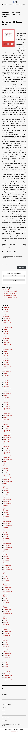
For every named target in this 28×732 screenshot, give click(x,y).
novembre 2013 (7, 587)
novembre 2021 (7, 412)
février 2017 (6, 516)
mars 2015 (6, 558)
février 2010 (6, 670)
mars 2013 (6, 602)
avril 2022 (6, 402)
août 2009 (6, 681)
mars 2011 (6, 646)
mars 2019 (6, 470)
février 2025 (6, 340)
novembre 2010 (7, 653)
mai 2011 (5, 642)
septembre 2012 (7, 613)
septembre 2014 (7, 569)
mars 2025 (6, 338)
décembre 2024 (7, 344)
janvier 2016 (6, 540)
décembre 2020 (7, 432)
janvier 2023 (6, 386)
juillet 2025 (6, 331)
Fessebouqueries (6, 704)
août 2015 (5, 549)
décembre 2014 (7, 563)
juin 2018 (5, 487)
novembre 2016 (7, 521)
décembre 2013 (7, 585)
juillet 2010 (6, 660)
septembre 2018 (7, 481)
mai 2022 (5, 401)
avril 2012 (5, 622)
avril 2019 (5, 468)
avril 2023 (6, 380)
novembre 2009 (7, 675)
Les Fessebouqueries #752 (10, 291)
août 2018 (5, 483)
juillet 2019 (6, 463)
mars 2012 (6, 624)
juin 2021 (5, 421)
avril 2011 (5, 644)
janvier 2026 (6, 320)
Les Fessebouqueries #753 (10, 290)
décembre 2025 (7, 322)
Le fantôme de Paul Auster (10, 293)
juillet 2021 (6, 419)
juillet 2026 (6, 309)
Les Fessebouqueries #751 (10, 295)
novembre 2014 (7, 565)
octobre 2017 (6, 501)
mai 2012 (5, 620)
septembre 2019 (7, 459)
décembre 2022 (7, 388)
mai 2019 (5, 466)
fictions (4, 707)
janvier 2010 (6, 671)
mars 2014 (6, 580)
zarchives (4, 720)
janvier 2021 (6, 430)
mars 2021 (6, 426)
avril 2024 (6, 358)
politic (3, 713)
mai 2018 (5, 488)
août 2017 (5, 505)
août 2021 (5, 417)
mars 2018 (6, 492)
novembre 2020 (7, 433)
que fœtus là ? (6, 717)
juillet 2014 (6, 573)
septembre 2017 (7, 503)
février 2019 (6, 472)
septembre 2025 (7, 327)
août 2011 (5, 637)
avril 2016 (5, 534)
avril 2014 (5, 578)
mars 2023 (6, 382)
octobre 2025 (6, 325)
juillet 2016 (6, 529)
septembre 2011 (7, 635)
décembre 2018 (7, 476)
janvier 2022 (6, 408)
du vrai (4, 701)
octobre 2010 (6, 655)
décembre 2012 (7, 607)
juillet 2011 (6, 638)
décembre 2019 (7, 454)
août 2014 (5, 571)
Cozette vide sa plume (11, 5)
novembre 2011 (7, 631)
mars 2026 (6, 316)
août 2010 (5, 659)
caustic (4, 697)
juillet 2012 (6, 616)
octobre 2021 (6, 413)
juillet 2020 (6, 441)
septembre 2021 (7, 415)
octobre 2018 (6, 479)
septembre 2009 (7, 679)
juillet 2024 (6, 353)
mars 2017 (6, 514)
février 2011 (6, 648)
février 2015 (6, 560)
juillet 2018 (6, 485)
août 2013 (5, 593)
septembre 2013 (7, 591)
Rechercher (5, 265)
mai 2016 (5, 532)
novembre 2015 (7, 543)
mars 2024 (6, 360)
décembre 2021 (7, 410)
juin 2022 (5, 399)
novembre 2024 (7, 346)
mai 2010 (5, 664)
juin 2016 (5, 530)
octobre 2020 (6, 435)
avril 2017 (5, 512)
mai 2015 (5, 554)
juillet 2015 (6, 551)
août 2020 (6, 439)
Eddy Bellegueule (19, 256)
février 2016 (6, 538)
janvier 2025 (6, 342)
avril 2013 (5, 600)
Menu (23, 4)
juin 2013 (5, 596)
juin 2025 (5, 333)
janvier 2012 (6, 627)
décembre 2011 (7, 629)
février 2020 (6, 450)
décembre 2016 (7, 519)
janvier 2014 (6, 584)
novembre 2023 (7, 368)
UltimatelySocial (14, 731)
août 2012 (5, 615)
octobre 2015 (6, 545)
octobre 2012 (6, 611)
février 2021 (6, 428)
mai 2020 (5, 444)
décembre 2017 (7, 498)
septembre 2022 (7, 393)
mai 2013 (5, 598)
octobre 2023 (6, 369)
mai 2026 (5, 313)
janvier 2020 (6, 452)
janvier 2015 (6, 562)
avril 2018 (5, 490)
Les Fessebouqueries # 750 (10, 297)
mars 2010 (6, 668)
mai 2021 (5, 422)
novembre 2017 (7, 499)
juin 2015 (5, 552)
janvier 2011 (6, 649)
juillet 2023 (6, 375)
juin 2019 (5, 465)
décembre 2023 (7, 366)
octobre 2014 (6, 567)
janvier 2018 (6, 496)
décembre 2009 (7, 673)
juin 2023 (5, 377)
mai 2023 (5, 379)
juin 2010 (5, 662)
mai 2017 (5, 510)
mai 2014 (5, 576)
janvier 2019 (6, 474)
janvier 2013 (6, 606)
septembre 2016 (7, 525)
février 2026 (6, 318)
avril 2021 (5, 424)
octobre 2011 (6, 633)
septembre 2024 (7, 349)
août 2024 (6, 351)
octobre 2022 (6, 391)
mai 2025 (5, 335)
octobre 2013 (6, 589)
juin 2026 (5, 311)
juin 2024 (5, 355)
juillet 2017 (6, 507)
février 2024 (6, 362)
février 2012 (6, 626)
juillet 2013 (6, 595)
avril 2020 (6, 446)
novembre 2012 (7, 609)
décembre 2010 (7, 651)
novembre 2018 (7, 477)
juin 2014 (5, 574)
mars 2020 (6, 448)
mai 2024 (5, 357)
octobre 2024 (6, 347)
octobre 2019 (6, 457)
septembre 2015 (7, 547)
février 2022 (6, 406)
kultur (3, 710)
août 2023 (6, 373)
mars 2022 (6, 404)
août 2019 (6, 461)
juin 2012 (5, 618)
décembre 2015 (7, 541)
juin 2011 (5, 640)
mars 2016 (6, 536)
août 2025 (6, 329)
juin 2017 (5, 509)
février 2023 (6, 384)
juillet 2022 (6, 397)
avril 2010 (5, 666)
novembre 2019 (7, 455)
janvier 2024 (6, 364)
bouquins (10, 254)
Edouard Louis (5, 257)
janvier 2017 (6, 518)
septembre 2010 (7, 657)
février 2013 (6, 604)
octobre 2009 (6, 677)
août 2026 (6, 307)
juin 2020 (5, 443)
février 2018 (6, 494)
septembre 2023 (7, 371)
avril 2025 (6, 336)
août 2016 (6, 527)
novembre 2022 (7, 390)
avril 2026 (6, 315)
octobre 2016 (6, 523)
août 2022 (6, 395)
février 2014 (6, 582)
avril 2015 (5, 556)
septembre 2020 (7, 437)
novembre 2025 (7, 324)
